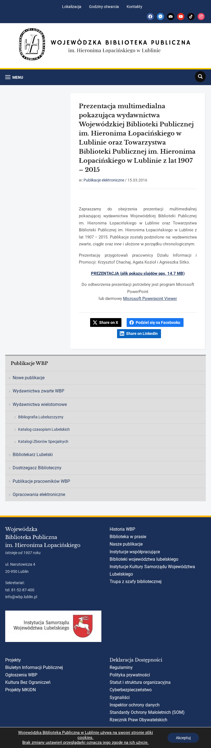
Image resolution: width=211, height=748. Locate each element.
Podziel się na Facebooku (158, 322)
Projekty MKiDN (20, 689)
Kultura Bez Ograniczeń (28, 682)
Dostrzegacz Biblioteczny (37, 467)
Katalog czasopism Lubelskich (44, 429)
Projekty (13, 660)
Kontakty (134, 6)
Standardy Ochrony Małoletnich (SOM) (147, 712)
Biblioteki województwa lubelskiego (144, 559)
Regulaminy (121, 667)
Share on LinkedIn (142, 333)
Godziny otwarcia (104, 6)
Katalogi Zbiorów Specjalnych (43, 441)
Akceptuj (183, 738)
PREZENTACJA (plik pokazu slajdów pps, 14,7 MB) (138, 273)
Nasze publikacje (126, 544)
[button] (14, 77)
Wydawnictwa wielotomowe (40, 404)
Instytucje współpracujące (135, 551)
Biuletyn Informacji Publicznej (34, 667)
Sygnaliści (120, 697)
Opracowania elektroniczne (39, 494)
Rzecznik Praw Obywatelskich (138, 719)
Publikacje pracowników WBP (41, 481)
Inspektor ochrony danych (135, 705)
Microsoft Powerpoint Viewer (150, 298)
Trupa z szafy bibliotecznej (136, 581)
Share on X (108, 322)
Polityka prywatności (130, 674)
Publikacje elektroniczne (104, 180)
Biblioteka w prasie (128, 536)
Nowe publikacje (29, 377)
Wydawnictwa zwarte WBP (38, 391)
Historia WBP (122, 529)
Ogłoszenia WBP (21, 674)
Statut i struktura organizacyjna (140, 682)
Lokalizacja (71, 6)
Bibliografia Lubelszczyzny (40, 417)
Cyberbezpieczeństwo (131, 689)
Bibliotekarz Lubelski (33, 454)
